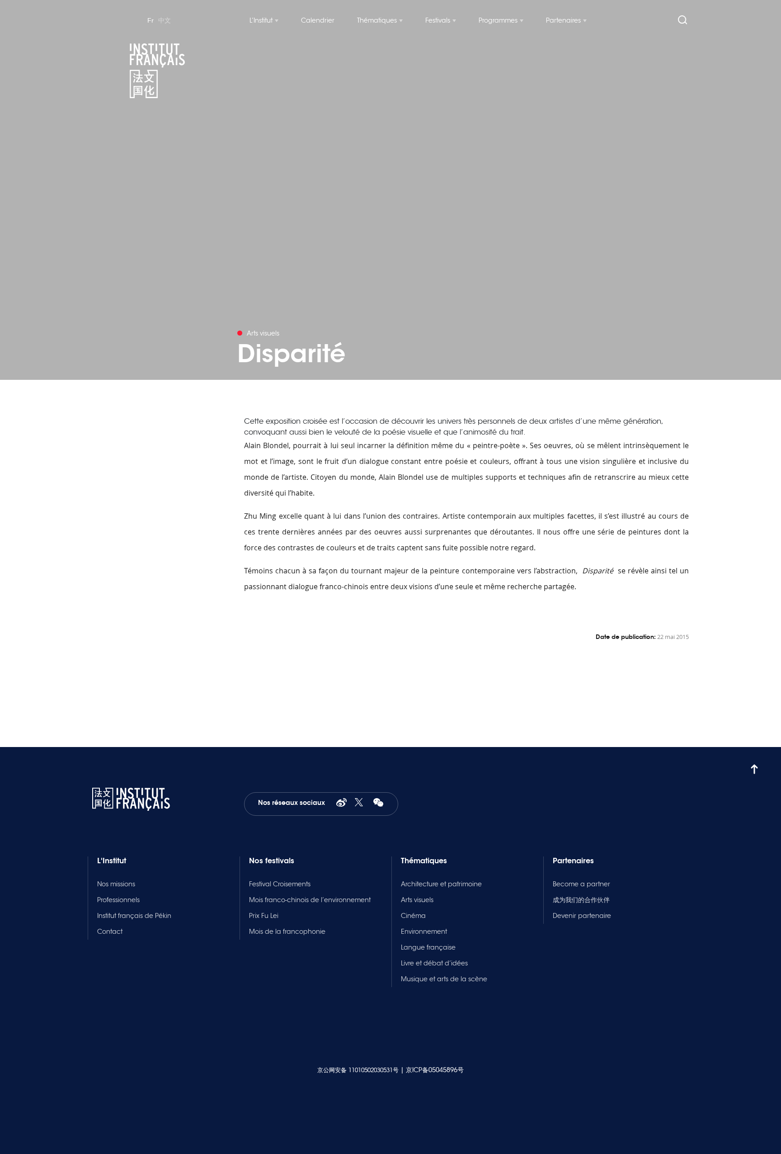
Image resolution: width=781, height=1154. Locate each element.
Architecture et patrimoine (441, 884)
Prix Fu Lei (263, 916)
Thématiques (377, 20)
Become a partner (581, 884)
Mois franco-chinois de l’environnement (310, 900)
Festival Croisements (280, 884)
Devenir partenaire (582, 916)
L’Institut (261, 20)
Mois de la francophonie (287, 931)
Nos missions (116, 884)
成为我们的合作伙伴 (581, 900)
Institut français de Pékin (134, 916)
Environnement (424, 931)
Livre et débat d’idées (434, 963)
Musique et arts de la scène (444, 979)
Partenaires (563, 20)
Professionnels (118, 900)
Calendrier (317, 20)
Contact (109, 931)
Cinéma (413, 916)
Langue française (428, 947)
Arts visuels (417, 900)
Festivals (437, 20)
